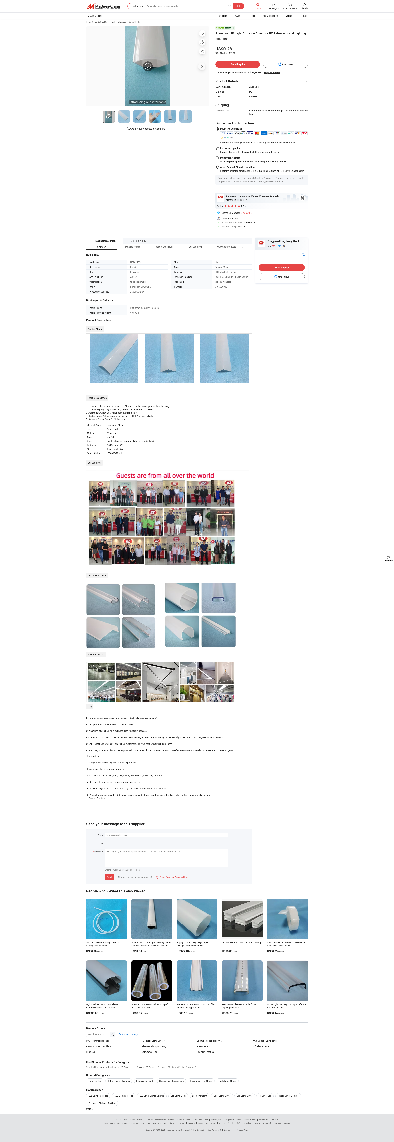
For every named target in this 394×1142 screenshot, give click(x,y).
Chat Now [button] (287, 64)
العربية (213, 1123)
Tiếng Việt (267, 1123)
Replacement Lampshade (171, 1080)
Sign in (305, 8)
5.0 (269, 245)
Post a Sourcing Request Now (172, 877)
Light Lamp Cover (221, 1095)
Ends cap (90, 1051)
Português (145, 1123)
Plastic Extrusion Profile (97, 1046)
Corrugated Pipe (149, 1051)
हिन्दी (238, 1123)
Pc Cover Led (265, 1095)
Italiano (182, 1123)
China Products (136, 1119)
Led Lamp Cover (244, 1095)
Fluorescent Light (144, 1080)
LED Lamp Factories (98, 1095)
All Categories (96, 15)
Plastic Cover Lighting (288, 1095)
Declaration (229, 1130)
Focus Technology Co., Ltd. (177, 1130)
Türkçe (257, 1123)
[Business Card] (303, 254)
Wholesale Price (201, 1119)
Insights (274, 1119)
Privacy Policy (243, 1130)
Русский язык (169, 1123)
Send (109, 877)
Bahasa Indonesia (282, 1123)
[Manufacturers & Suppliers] (103, 6)
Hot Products (121, 1119)
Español (134, 1123)
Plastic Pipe (203, 1046)
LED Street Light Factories (151, 1095)
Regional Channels (233, 1119)
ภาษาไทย (247, 1123)
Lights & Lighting (102, 22)
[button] (242, 247)
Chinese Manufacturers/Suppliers (160, 1119)
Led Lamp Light (178, 1095)
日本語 (230, 1123)
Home (88, 22)
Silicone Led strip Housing (154, 1046)
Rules (305, 15)
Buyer (237, 15)
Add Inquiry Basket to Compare (148, 128)
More (89, 1108)
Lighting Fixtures (119, 22)
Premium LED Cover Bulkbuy (102, 1103)
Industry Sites (216, 1119)
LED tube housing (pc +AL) (209, 1040)
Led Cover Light (199, 1095)
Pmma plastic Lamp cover (264, 1040)
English (125, 1123)
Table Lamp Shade (227, 1080)
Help (253, 15)
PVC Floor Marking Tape (97, 1040)
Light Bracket (95, 1080)
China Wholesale (184, 1119)
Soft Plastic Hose (260, 1046)
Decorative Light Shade (201, 1080)
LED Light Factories (123, 1095)
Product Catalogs (129, 1034)
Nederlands (203, 1123)
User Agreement (214, 1130)
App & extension (270, 15)
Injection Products (205, 1051)
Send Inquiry (238, 64)
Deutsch (191, 1123)
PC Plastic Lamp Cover (153, 1040)
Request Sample (272, 72)
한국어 (222, 1123)
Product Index (250, 1119)
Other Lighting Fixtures (119, 1080)
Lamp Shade (134, 22)
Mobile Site (263, 1119)
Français (157, 1123)
